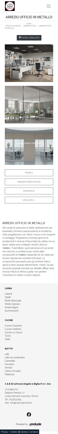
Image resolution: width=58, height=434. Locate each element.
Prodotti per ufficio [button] (29, 182)
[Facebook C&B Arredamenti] (29, 414)
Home (28, 24)
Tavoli (8, 336)
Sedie (7, 339)
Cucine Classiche (13, 325)
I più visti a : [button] (29, 200)
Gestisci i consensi (29, 432)
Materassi (9, 374)
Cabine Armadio (13, 371)
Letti (7, 354)
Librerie (8, 294)
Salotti (8, 297)
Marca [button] (29, 173)
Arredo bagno (11, 307)
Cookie (14, 432)
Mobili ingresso (12, 304)
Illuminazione (11, 310)
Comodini (9, 364)
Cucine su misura (13, 332)
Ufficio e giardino (13, 26)
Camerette (10, 361)
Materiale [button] (29, 191)
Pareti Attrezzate (13, 300)
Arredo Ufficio (30, 26)
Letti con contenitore (15, 357)
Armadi (8, 367)
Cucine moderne (13, 329)
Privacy (4, 432)
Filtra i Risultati (30, 37)
